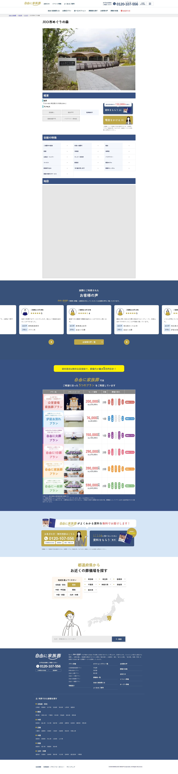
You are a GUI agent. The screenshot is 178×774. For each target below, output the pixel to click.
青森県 (43, 707)
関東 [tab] (74, 584)
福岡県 (37, 754)
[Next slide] (127, 342)
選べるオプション (80, 11)
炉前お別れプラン (53, 419)
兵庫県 (61, 731)
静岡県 (78, 723)
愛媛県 (49, 746)
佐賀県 (43, 754)
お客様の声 (104, 11)
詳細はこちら (129, 402)
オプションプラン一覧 (100, 664)
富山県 (43, 723)
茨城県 (62, 715)
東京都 (37, 715)
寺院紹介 (72, 686)
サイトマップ (71, 767)
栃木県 (68, 715)
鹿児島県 (73, 754)
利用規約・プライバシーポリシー (53, 767)
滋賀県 (43, 731)
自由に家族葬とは (54, 11)
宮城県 (55, 707)
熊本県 (55, 754)
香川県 (43, 746)
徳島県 (37, 746)
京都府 (49, 731)
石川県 (49, 723)
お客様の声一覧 (89, 342)
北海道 (37, 707)
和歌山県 (73, 731)
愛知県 (84, 723)
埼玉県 (56, 715)
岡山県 (49, 738)
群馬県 (74, 715)
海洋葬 (95, 670)
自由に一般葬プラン (54, 486)
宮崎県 (67, 754)
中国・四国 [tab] (60, 594)
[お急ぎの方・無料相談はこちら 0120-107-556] (64, 538)
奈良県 (67, 731)
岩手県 (49, 707)
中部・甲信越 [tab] (60, 589)
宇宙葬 (95, 668)
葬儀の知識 (114, 11)
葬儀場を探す (93, 11)
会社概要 (38, 767)
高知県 (55, 746)
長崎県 (49, 754)
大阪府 (55, 731)
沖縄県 (80, 754)
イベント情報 (56, 4)
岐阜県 (73, 723)
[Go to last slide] (51, 342)
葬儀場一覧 (97, 677)
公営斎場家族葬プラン (54, 402)
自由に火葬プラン (53, 435)
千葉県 (50, 715)
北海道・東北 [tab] (60, 584)
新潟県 (37, 723)
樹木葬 (95, 673)
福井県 (55, 723)
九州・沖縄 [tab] (74, 594)
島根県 (43, 738)
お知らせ (47, 4)
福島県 (73, 707)
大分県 (61, 754)
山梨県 (61, 723)
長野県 (67, 723)
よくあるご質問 (69, 4)
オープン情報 (124, 684)
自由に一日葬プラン (74, 676)
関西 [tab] (74, 589)
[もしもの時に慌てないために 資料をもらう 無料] (113, 537)
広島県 (55, 738)
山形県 (67, 707)
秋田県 (61, 707)
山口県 (61, 738)
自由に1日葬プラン (54, 452)
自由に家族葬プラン (54, 469)
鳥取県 (37, 738)
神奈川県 (44, 715)
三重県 (37, 731)
